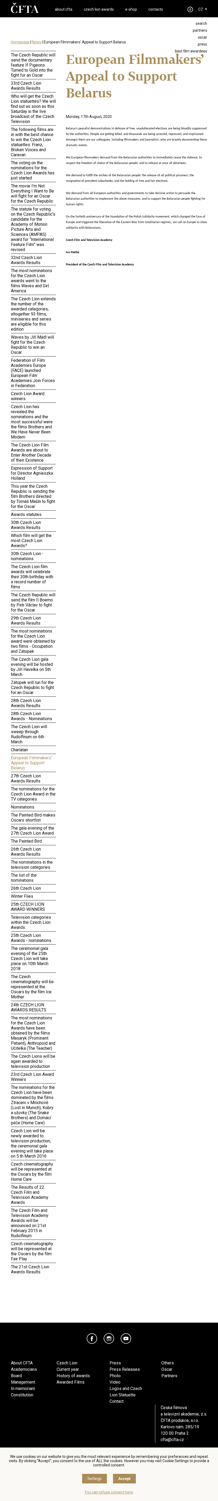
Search (201, 23)
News (36, 42)
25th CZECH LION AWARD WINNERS (28, 907)
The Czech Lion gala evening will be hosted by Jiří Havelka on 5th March (32, 667)
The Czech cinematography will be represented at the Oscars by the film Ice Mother (32, 986)
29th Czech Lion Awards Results (26, 621)
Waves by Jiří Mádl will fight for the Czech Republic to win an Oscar (32, 345)
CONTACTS (155, 9)
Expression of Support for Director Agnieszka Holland (32, 473)
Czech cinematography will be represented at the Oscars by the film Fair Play (32, 1251)
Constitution (22, 1394)
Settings (94, 1479)
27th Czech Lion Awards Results (26, 778)
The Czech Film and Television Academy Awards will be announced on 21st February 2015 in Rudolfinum (29, 1223)
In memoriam (23, 1388)
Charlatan (19, 749)
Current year (68, 1369)
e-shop (131, 9)
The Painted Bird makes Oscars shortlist (33, 818)
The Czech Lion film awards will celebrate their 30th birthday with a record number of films (32, 576)
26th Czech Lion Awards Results (26, 852)
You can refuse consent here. (109, 1492)
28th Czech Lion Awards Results (26, 703)
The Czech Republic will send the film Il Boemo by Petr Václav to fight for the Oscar (33, 602)
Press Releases (125, 1369)
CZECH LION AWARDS (99, 9)
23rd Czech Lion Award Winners (32, 1077)
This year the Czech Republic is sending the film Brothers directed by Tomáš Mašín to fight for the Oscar (33, 496)
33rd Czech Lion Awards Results (26, 86)
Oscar (166, 1369)
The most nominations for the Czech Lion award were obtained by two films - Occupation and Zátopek (33, 641)
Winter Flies (22, 896)
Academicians (24, 1369)
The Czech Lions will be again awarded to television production (33, 1061)
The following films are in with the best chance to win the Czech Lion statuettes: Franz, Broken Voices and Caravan (32, 142)
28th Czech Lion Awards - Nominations (31, 716)
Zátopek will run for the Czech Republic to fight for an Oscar (32, 687)
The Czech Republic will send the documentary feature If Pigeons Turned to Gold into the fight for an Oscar (33, 65)
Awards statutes (26, 514)
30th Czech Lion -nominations (27, 556)
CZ (200, 9)
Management (23, 1382)
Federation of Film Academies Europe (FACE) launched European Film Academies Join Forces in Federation (33, 373)
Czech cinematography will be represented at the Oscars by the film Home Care (32, 1172)
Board (16, 1375)
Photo (115, 1375)
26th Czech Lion (26, 888)
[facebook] (92, 1338)
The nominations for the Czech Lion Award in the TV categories (33, 794)
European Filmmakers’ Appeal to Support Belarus (31, 762)
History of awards (73, 1375)
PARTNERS (200, 30)
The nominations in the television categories (32, 865)
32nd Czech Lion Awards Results (26, 260)
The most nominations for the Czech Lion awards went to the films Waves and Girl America (31, 280)
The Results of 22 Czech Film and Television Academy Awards (29, 1195)
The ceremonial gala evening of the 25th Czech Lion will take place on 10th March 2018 (29, 958)
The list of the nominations (24, 878)
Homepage (20, 42)
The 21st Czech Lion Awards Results (30, 1269)
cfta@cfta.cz (172, 1439)
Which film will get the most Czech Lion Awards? (31, 540)
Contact (117, 1401)
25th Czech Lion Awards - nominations (31, 938)
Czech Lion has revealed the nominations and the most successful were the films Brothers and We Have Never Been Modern (32, 422)
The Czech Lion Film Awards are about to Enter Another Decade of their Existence (31, 452)
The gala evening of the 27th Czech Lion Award (32, 831)
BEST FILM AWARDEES (191, 51)
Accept (124, 1479)
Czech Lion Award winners (27, 396)
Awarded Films (71, 1382)
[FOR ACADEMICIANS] (190, 9)
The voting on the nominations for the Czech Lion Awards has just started (32, 170)
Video (115, 1382)
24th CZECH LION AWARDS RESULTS (28, 1007)
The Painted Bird (26, 841)
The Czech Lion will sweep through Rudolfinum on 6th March (29, 734)
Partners (169, 1375)
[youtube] (126, 1338)
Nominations (22, 807)
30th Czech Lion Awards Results (26, 525)
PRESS (202, 44)
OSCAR (202, 37)
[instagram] (109, 1338)
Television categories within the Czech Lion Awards (31, 922)
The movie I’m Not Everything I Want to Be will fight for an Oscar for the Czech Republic (32, 193)
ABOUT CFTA (63, 9)
